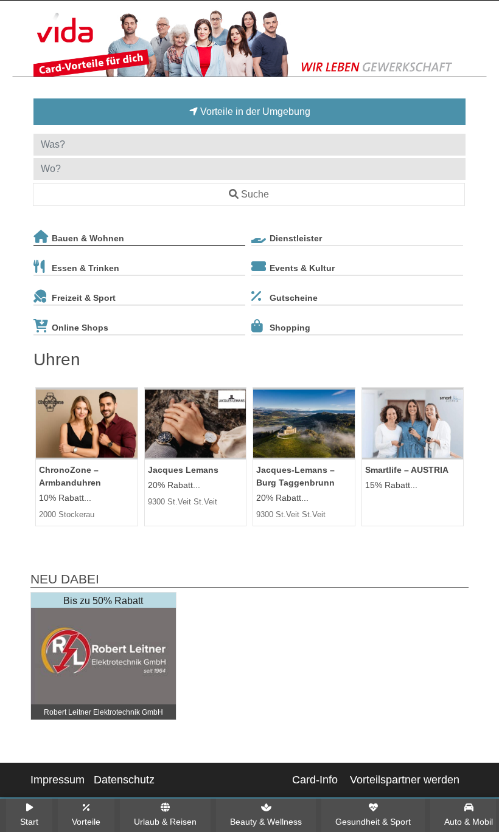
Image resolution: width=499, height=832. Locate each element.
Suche (255, 194)
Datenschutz (124, 780)
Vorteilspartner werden (404, 780)
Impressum (57, 780)
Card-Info (315, 780)
